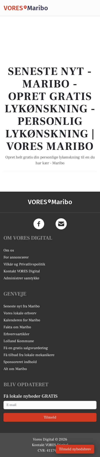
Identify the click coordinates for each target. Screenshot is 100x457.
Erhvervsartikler (16, 334)
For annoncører (16, 257)
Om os (8, 250)
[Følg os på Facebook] (38, 223)
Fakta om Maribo (17, 327)
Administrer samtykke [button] (21, 278)
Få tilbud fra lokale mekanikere (28, 355)
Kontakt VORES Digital (21, 271)
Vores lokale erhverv (20, 313)
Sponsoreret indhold (20, 362)
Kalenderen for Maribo (21, 320)
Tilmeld (50, 417)
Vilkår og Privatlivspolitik (24, 264)
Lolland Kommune (18, 341)
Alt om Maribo (15, 369)
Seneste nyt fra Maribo (21, 306)
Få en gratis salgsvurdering (25, 348)
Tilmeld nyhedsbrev (75, 449)
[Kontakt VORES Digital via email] (61, 223)
